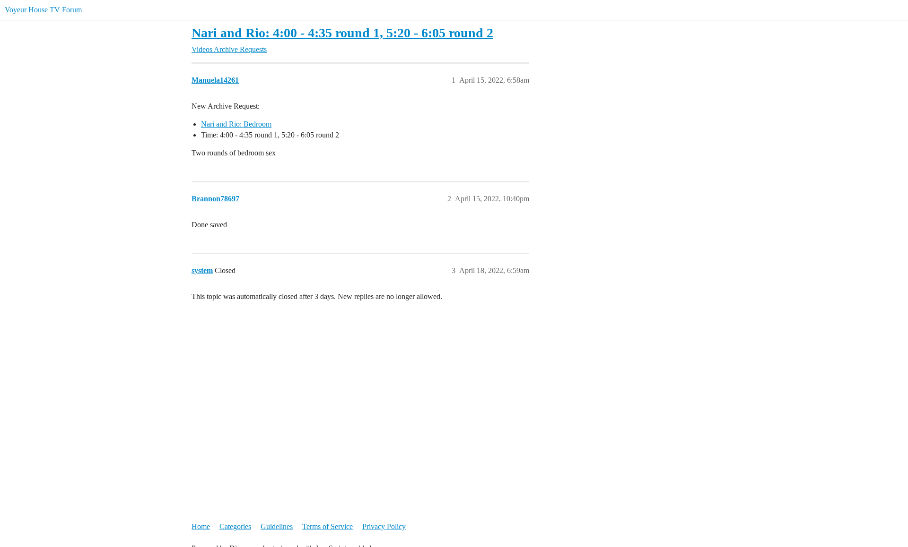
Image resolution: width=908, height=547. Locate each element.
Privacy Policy (384, 526)
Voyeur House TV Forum (43, 10)
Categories (235, 526)
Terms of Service (327, 526)
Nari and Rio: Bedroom (236, 124)
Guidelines (277, 526)
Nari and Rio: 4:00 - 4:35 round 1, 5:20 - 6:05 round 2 (342, 33)
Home (201, 526)
